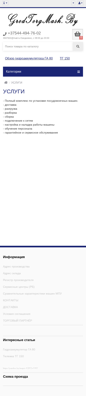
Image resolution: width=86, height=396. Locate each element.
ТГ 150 (65, 58)
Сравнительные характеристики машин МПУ (32, 293)
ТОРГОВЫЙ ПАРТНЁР (17, 320)
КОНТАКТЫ (10, 300)
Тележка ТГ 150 (13, 356)
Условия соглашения (16, 313)
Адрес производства (16, 266)
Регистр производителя (18, 280)
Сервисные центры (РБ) (19, 286)
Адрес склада (12, 273)
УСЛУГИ (16, 82)
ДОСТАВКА (10, 307)
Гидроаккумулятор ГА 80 (19, 349)
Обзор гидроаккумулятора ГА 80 (29, 58)
